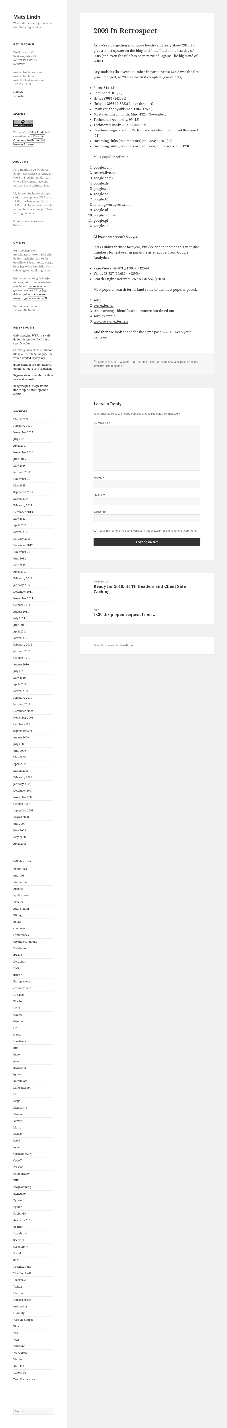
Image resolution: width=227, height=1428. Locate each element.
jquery (17, 1074)
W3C (16, 1333)
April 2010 (20, 684)
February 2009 (22, 777)
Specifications (22, 1266)
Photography (21, 1174)
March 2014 (21, 499)
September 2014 (23, 492)
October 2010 (21, 658)
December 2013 (23, 512)
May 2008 (19, 837)
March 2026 (21, 419)
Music (17, 1127)
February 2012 (22, 578)
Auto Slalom (21, 909)
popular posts (188, 362)
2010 (163, 362)
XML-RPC (19, 1366)
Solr (16, 1260)
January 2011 (22, 651)
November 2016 (23, 452)
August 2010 (21, 664)
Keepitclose (20, 1081)
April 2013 (20, 525)
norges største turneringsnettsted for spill (30, 296)
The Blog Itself (22, 1273)
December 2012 (23, 545)
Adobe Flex (20, 869)
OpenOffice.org (22, 1154)
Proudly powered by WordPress (113, 645)
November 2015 (23, 479)
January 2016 (22, 472)
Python (17, 1207)
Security (18, 1240)
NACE (16, 1140)
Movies (17, 1121)
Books (17, 922)
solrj (97, 300)
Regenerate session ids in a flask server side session (33, 377)
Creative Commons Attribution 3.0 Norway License (29, 140)
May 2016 (19, 465)
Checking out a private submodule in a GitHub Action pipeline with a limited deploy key (33, 354)
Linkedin (19, 96)
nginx (17, 1147)
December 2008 (23, 790)
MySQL (17, 1134)
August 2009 (21, 737)
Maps (16, 1101)
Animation (20, 882)
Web (16, 1340)
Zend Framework (24, 1379)
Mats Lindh (26, 16)
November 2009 (23, 717)
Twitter (17, 1286)
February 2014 (22, 505)
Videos (17, 1326)
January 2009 (22, 784)
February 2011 (22, 644)
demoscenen (35, 286)
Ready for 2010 (22, 1220)
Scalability (20, 1233)
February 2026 (22, 426)
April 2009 (20, 764)
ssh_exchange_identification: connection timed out (134, 310)
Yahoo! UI (19, 1372)
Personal (18, 1167)
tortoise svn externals (111, 321)
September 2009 (23, 731)
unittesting (20, 1306)
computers (20, 928)
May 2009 (19, 757)
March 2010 (21, 691)
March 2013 (21, 532)
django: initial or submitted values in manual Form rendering (33, 367)
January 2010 (22, 704)
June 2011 (19, 625)
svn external (104, 305)
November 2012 (23, 552)
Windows (19, 1346)
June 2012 (19, 558)
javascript (19, 1068)
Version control (23, 1320)
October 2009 (21, 724)
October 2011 (21, 605)
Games (17, 1015)
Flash (16, 1008)
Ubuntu (18, 1293)
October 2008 (21, 804)
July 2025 (19, 439)
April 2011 (20, 631)
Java (16, 1061)
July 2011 (19, 618)
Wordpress (20, 1353)
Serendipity (20, 1247)
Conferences (21, 935)
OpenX (17, 1160)
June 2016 (19, 459)
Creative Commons (25, 942)
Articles (18, 902)
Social (17, 1253)
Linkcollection (22, 1088)
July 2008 (19, 824)
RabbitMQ (19, 1213)
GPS (15, 1028)
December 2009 (23, 711)
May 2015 (19, 485)
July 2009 (19, 744)
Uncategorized (22, 1300)
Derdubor (19, 961)
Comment (102, 423)
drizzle (17, 975)
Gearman (19, 1021)
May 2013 (19, 519)
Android (18, 875)
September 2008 (23, 810)
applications (21, 895)
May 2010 (19, 678)
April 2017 (20, 446)
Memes (17, 1114)
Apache (18, 889)
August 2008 (21, 817)
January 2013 (22, 538)
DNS (16, 968)
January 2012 (22, 585)
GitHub (18, 92)
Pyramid (18, 1200)
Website (100, 512)
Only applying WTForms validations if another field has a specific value (32, 339)
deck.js (17, 955)
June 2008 (19, 830)
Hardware (19, 1041)
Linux (17, 1094)
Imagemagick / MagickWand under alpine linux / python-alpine (31, 390)
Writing (18, 1359)
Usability (19, 1313)
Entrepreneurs (22, 981)
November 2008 (23, 797)
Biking (17, 915)
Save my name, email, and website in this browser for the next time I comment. (148, 530)
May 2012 (19, 565)
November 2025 (23, 432)
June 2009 (19, 751)
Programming (22, 1187)
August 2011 (21, 611)
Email (99, 495)
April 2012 (20, 572)
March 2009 (21, 771)
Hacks (17, 1034)
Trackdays (19, 1280)
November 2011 (23, 598)
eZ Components (22, 988)
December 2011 (23, 592)
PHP (16, 1180)
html (16, 1048)
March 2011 (21, 638)
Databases (19, 948)
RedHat (18, 1227)
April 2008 (20, 844)
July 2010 (19, 671)
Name (99, 478)
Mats (126, 362)
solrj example (104, 316)
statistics (99, 366)
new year (173, 362)
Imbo (16, 1054)
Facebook (19, 995)
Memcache (20, 1107)
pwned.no (19, 1193)
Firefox (17, 1001)
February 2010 (22, 698)
